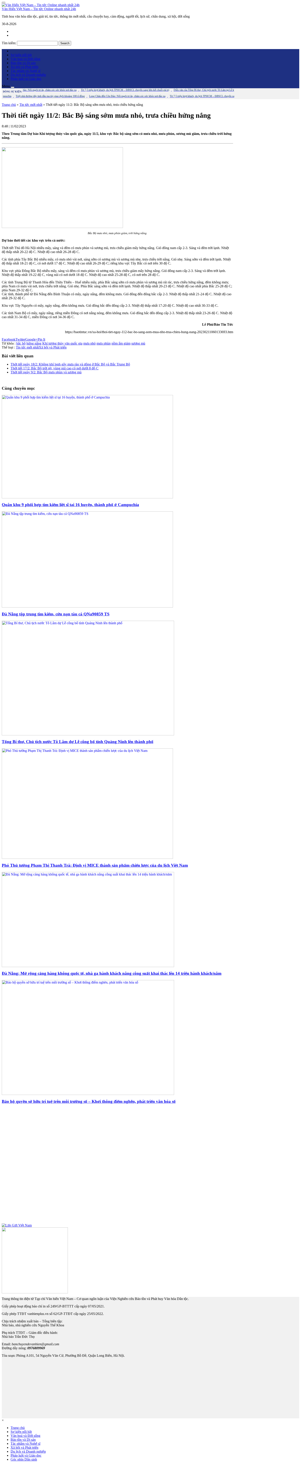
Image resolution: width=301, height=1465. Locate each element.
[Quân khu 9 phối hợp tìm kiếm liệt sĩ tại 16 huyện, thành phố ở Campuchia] (87, 497)
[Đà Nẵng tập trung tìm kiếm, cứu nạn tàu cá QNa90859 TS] (87, 606)
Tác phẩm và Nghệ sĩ (25, 71)
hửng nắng (33, 343)
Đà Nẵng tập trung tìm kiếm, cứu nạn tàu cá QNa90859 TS (56, 614)
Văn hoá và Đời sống (25, 59)
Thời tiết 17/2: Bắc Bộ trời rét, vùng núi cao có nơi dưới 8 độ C (54, 368)
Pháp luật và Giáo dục (26, 79)
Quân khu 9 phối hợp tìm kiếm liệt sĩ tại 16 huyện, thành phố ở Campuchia (70, 504)
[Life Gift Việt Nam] (17, 1225)
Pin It (41, 339)
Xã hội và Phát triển (24, 67)
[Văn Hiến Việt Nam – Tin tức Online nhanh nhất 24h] (41, 5)
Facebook (8, 339)
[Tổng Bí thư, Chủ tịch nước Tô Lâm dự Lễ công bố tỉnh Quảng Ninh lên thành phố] (88, 734)
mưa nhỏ (89, 343)
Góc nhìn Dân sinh (24, 1459)
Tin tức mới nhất (30, 104)
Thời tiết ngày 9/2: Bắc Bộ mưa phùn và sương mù (46, 372)
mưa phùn (104, 343)
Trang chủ (9, 104)
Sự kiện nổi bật (21, 55)
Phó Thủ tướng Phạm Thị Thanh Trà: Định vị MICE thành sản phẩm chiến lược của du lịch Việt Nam (95, 865)
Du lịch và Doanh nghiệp (28, 75)
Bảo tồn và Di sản (23, 63)
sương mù (138, 343)
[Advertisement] (117, 1165)
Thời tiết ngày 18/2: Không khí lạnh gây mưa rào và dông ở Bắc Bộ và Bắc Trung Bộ (70, 364)
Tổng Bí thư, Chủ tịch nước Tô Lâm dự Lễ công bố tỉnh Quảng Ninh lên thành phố (77, 741)
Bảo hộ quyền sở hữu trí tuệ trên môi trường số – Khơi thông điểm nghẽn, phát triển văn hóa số (89, 1101)
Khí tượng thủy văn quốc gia (62, 343)
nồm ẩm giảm (120, 343)
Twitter (20, 339)
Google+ (31, 339)
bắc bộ (21, 343)
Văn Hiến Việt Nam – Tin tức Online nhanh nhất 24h (39, 9)
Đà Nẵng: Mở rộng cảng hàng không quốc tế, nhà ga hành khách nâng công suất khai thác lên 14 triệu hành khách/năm (111, 973)
